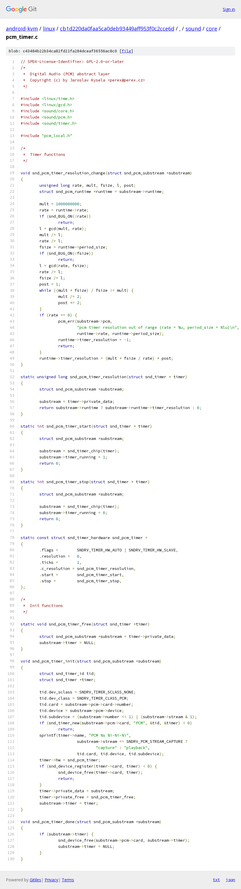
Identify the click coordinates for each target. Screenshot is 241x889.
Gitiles (35, 880)
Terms (68, 880)
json (230, 879)
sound (193, 28)
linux (49, 28)
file (126, 51)
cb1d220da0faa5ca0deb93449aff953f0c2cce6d (117, 28)
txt (216, 879)
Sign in (229, 9)
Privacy (51, 880)
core (211, 28)
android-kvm (22, 28)
